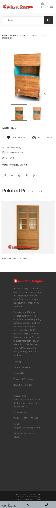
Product (13, 35)
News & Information (22, 385)
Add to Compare (45, 137)
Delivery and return (14, 152)
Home (4, 35)
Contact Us (18, 373)
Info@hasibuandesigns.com (26, 428)
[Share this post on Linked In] (19, 175)
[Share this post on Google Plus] (34, 175)
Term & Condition (21, 367)
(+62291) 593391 (30, 418)
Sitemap (17, 362)
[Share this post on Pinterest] (26, 175)
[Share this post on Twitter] (12, 175)
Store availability (13, 147)
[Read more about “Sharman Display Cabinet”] (41, 226)
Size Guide (10, 158)
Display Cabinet (38, 35)
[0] (40, 6)
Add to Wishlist (19, 137)
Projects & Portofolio (23, 379)
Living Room (24, 35)
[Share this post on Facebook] (5, 175)
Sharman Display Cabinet (15, 258)
